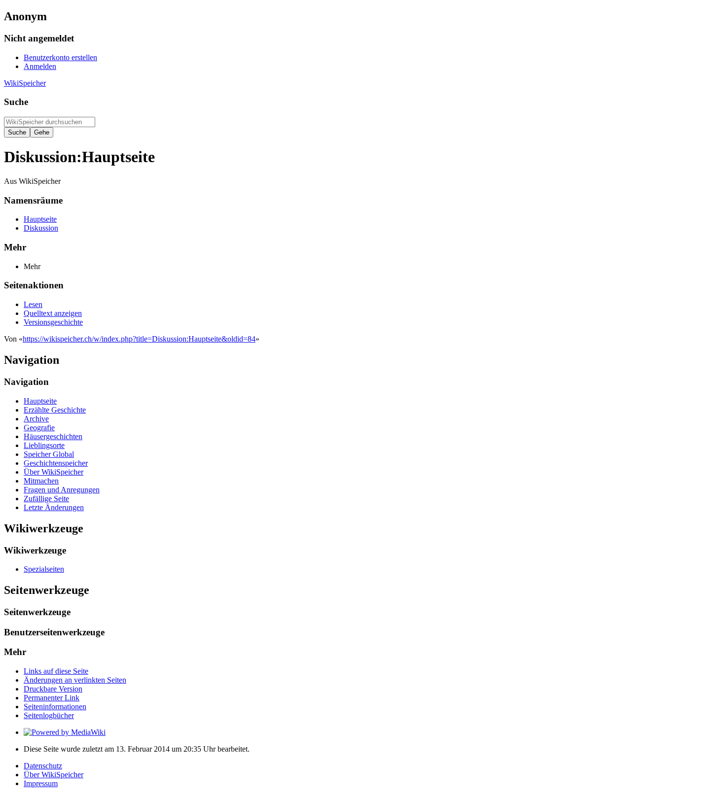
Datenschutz (43, 765)
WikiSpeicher (25, 83)
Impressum (41, 783)
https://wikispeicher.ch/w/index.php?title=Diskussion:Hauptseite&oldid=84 (139, 339)
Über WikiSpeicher (53, 774)
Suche (16, 102)
